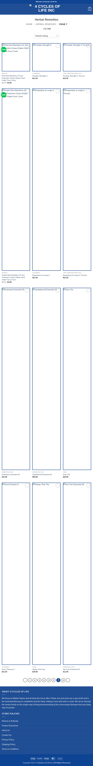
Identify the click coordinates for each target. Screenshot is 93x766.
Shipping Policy (8, 744)
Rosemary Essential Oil (11, 474)
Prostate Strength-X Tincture (74, 76)
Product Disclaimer (10, 726)
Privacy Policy (8, 740)
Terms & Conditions (10, 749)
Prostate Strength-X (39, 76)
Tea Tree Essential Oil (71, 669)
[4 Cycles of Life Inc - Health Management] (46, 9)
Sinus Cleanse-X (8, 669)
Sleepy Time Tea (38, 669)
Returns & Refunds (10, 721)
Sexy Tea (66, 474)
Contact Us (6, 735)
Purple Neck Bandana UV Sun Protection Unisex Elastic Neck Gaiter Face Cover (13, 277)
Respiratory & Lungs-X (41, 275)
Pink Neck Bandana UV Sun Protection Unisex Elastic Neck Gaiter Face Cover (13, 78)
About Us (6, 730)
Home (29, 24)
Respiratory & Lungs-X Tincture (75, 275)
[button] (3, 9)
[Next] (68, 680)
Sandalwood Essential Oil (42, 474)
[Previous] (25, 680)
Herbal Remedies (46, 24)
